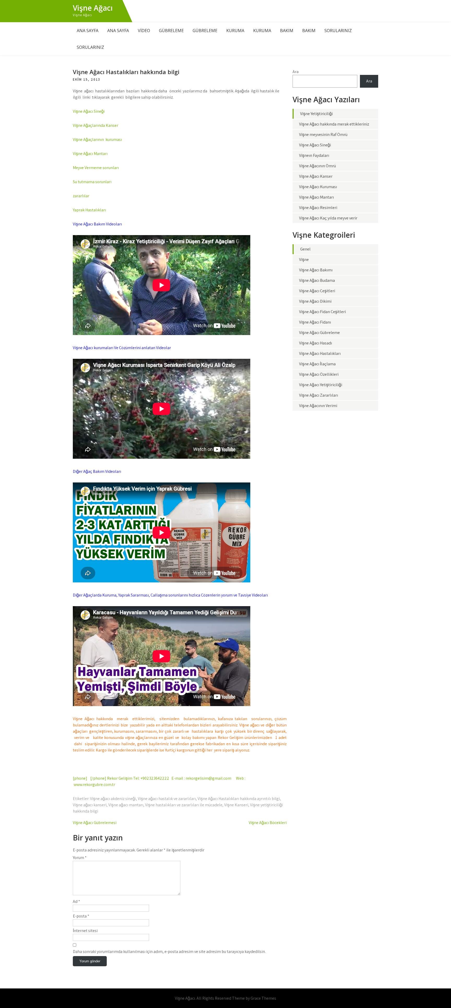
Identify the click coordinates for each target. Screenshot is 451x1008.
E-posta (81, 916)
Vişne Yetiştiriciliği (316, 113)
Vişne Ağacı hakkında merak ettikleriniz (334, 124)
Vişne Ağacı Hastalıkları (320, 353)
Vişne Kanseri (236, 805)
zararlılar (81, 196)
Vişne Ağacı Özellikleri (319, 374)
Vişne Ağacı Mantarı (90, 153)
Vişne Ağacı (93, 8)
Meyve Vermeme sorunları (96, 167)
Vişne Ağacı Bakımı (316, 270)
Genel (305, 249)
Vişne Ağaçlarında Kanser (95, 125)
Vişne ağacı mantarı (125, 805)
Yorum (80, 857)
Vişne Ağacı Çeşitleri (317, 291)
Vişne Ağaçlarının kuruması (97, 139)
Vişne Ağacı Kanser (316, 176)
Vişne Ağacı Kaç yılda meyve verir (328, 218)
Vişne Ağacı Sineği (89, 111)
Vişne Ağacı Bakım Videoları (97, 224)
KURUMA (235, 30)
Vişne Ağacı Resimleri (318, 207)
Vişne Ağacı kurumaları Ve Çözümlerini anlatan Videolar (122, 347)
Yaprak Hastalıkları (89, 210)
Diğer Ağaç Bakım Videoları (97, 471)
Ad (76, 901)
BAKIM (286, 30)
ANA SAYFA (87, 30)
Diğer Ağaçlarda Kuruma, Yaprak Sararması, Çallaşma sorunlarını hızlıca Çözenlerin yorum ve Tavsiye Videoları (170, 595)
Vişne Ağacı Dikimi (315, 301)
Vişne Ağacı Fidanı (315, 322)
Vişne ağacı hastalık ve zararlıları (167, 798)
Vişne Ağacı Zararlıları (318, 395)
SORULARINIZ (338, 30)
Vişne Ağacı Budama (317, 280)
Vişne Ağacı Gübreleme (319, 332)
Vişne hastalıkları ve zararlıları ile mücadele (183, 805)
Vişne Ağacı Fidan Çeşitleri (322, 311)
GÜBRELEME (171, 30)
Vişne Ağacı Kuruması (318, 186)
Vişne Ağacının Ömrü (317, 166)
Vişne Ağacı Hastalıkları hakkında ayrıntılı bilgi (239, 798)
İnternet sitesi (85, 930)
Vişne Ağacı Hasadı (315, 343)
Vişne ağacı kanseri (89, 805)
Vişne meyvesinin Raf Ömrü (323, 134)
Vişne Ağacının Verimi (318, 405)
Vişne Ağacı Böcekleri (268, 822)
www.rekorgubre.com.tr (94, 784)
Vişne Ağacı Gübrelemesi (94, 822)
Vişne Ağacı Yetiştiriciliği (320, 384)
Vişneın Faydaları (314, 155)
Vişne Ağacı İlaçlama (317, 364)
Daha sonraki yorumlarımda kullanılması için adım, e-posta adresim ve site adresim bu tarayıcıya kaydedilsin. (169, 951)
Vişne (304, 259)
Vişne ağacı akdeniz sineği (113, 798)
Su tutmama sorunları (92, 181)
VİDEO (144, 30)
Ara (296, 71)
